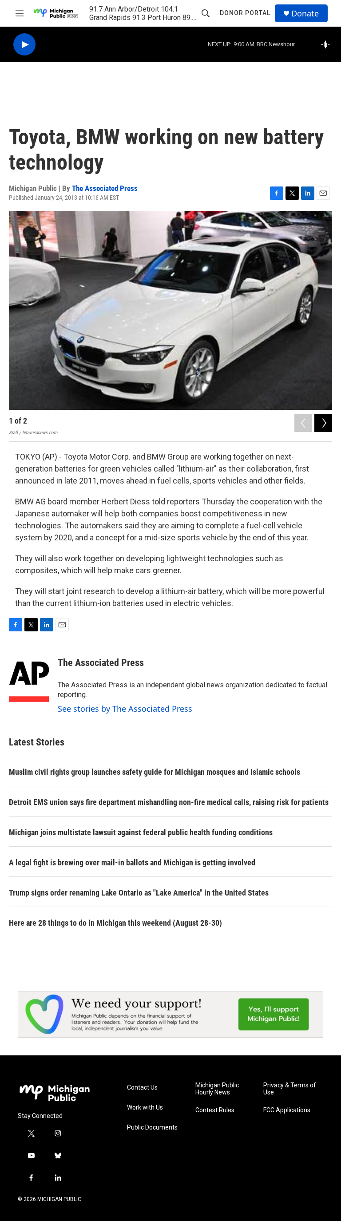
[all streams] (328, 44)
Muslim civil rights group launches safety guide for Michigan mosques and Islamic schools (154, 772)
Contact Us (142, 1087)
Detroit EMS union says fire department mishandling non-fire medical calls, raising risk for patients (169, 802)
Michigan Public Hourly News (217, 1089)
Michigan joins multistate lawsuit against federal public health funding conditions (141, 832)
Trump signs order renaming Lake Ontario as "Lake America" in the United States (139, 892)
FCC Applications (286, 1110)
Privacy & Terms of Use (289, 1089)
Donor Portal (245, 12)
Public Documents (152, 1127)
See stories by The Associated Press (125, 708)
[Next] (323, 423)
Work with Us (145, 1107)
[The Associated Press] (29, 675)
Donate (305, 13)
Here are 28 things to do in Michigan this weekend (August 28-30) (115, 923)
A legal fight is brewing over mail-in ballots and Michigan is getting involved (132, 862)
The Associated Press (105, 188)
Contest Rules (214, 1110)
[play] (24, 45)
